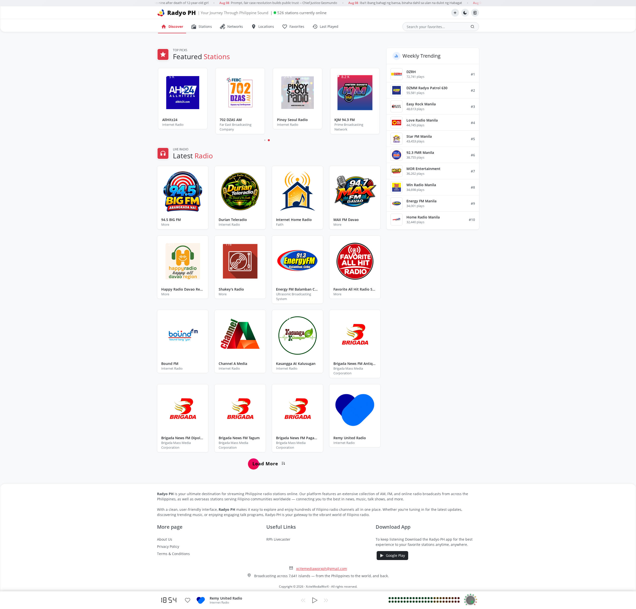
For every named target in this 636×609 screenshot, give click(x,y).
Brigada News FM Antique (354, 363)
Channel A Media (233, 363)
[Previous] (303, 600)
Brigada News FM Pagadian (297, 437)
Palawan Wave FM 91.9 (181, 119)
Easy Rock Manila (421, 104)
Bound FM (169, 363)
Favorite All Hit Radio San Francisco (354, 289)
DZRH (411, 71)
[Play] (314, 600)
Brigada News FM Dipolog (182, 437)
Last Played (325, 26)
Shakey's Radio (231, 289)
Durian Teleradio (233, 219)
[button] (269, 140)
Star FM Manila (419, 136)
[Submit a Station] (455, 13)
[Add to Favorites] (187, 600)
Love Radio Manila (422, 120)
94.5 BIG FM (171, 219)
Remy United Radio (349, 437)
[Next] (325, 600)
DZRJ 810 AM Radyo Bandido (297, 119)
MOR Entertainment (423, 168)
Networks (231, 26)
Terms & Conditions (173, 553)
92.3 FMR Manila (420, 152)
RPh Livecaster (278, 539)
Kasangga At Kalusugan (296, 363)
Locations (262, 26)
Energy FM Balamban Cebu (297, 289)
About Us (164, 539)
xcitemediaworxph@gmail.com (321, 568)
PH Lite (226, 119)
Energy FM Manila (421, 201)
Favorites (293, 26)
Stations (201, 26)
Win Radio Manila (421, 184)
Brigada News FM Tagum (239, 437)
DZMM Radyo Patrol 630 (426, 88)
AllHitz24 (342, 119)
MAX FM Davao (346, 219)
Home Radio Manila (423, 217)
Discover (172, 26)
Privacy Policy (168, 546)
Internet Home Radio (294, 219)
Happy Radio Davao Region (182, 289)
